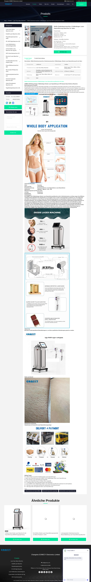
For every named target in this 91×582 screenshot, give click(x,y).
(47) (13, 53)
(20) (11, 79)
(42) (13, 41)
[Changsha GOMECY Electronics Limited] (8, 4)
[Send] (88, 579)
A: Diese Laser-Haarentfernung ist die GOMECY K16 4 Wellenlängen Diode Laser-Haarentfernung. (45, 477)
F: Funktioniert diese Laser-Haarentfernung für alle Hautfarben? (39, 482)
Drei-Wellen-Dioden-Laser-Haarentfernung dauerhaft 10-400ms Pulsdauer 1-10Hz (17, 534)
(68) (12, 66)
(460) (12, 37)
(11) (12, 75)
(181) (13, 34)
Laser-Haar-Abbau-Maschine (19, 20)
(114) (10, 30)
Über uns (47, 4)
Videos (40, 4)
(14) (11, 84)
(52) (12, 57)
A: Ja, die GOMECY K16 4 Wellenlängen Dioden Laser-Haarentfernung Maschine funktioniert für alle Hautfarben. (48, 483)
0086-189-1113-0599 (82, 1)
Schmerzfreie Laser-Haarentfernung (67, 490)
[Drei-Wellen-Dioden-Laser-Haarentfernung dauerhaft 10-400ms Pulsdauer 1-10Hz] (17, 519)
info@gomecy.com (70, 1)
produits (10, 20)
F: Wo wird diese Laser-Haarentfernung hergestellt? (36, 479)
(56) (11, 45)
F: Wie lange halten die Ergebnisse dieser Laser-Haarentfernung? (39, 486)
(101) (12, 70)
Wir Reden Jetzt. (13, 107)
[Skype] (7, 103)
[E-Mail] (13, 103)
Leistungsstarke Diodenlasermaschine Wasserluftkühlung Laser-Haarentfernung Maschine (45, 534)
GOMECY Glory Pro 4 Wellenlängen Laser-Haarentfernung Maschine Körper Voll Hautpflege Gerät (72, 534)
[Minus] (87, 550)
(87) (11, 49)
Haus (5, 20)
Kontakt (52, 4)
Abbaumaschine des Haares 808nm (33, 490)
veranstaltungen (60, 4)
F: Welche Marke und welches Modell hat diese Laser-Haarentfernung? (41, 476)
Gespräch (81, 4)
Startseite (28, 4)
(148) (11, 61)
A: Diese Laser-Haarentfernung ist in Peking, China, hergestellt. (38, 480)
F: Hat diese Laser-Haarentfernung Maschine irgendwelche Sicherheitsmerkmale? (43, 485)
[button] (6, 522)
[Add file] (65, 579)
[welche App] (10, 103)
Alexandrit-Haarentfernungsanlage (50, 490)
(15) (13, 87)
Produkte (34, 4)
